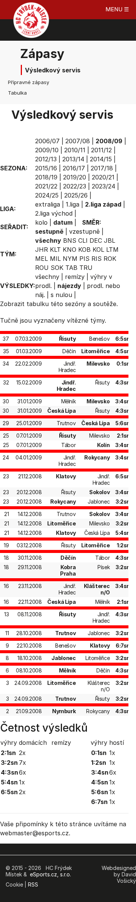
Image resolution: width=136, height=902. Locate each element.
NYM (70, 258)
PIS (84, 258)
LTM (112, 249)
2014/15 (101, 159)
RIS (96, 258)
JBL (109, 240)
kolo (41, 222)
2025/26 (76, 195)
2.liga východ (54, 213)
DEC (96, 240)
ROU (42, 267)
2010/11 (74, 150)
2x (22, 753)
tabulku (37, 304)
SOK (57, 267)
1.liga (72, 204)
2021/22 (46, 186)
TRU (86, 267)
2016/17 (74, 168)
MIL (55, 258)
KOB (84, 249)
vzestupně (84, 231)
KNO (69, 249)
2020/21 (103, 177)
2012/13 (46, 159)
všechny (47, 276)
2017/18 (102, 168)
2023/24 (103, 186)
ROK (110, 258)
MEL (41, 258)
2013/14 (73, 159)
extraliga (47, 204)
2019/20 (74, 177)
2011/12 (101, 150)
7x (22, 762)
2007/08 (77, 141)
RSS (33, 884)
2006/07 (47, 141)
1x (22, 782)
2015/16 (46, 168)
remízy (75, 276)
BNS (69, 240)
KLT (55, 249)
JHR (41, 249)
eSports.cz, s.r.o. (50, 874)
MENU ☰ (117, 9)
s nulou (61, 295)
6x (22, 772)
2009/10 (47, 150)
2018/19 (46, 177)
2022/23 (74, 186)
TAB (71, 267)
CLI (83, 240)
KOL (98, 249)
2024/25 (47, 195)
